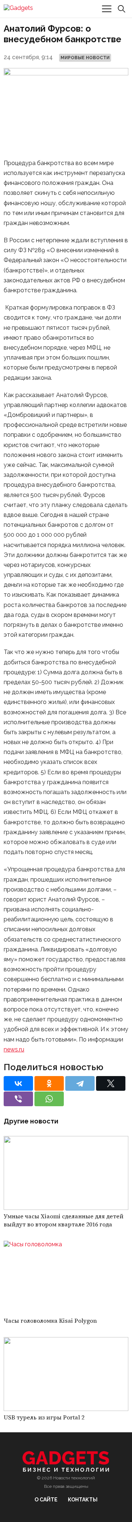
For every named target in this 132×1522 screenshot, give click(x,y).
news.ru (14, 1049)
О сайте (46, 1500)
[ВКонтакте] (18, 1083)
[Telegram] (80, 1083)
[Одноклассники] (49, 1083)
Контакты (83, 1500)
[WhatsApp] (49, 1099)
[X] (110, 1083)
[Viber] (18, 1099)
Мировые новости (85, 57)
